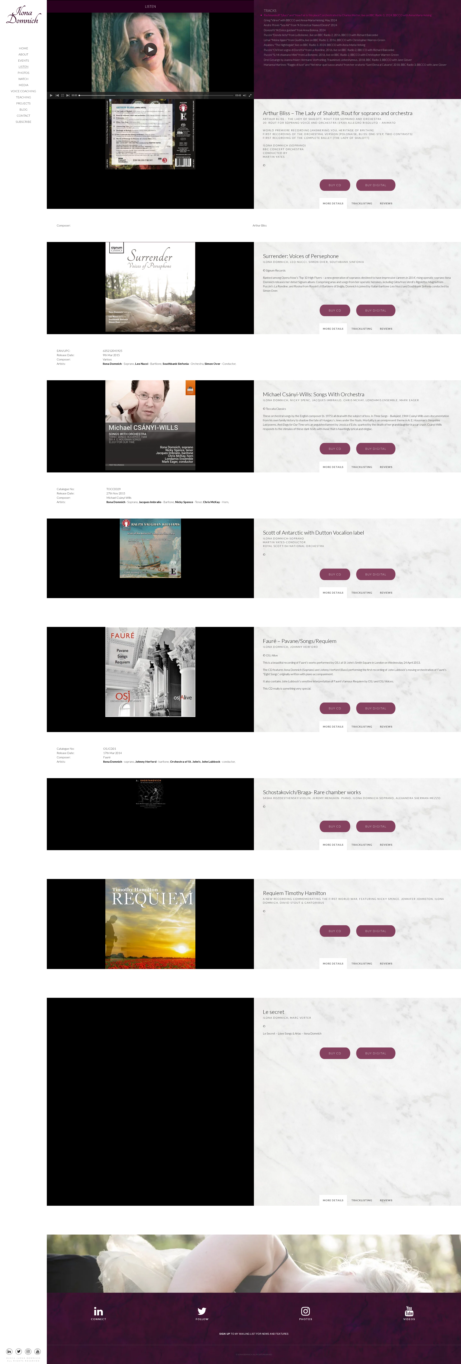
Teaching (23, 97)
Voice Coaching (23, 91)
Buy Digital (375, 185)
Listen (23, 66)
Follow (202, 1319)
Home (23, 48)
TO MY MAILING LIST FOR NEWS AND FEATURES (253, 1334)
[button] (150, 49)
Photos (23, 72)
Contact (23, 115)
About (23, 54)
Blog (23, 109)
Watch (23, 78)
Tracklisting (361, 203)
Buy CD (335, 185)
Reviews (386, 203)
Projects (23, 103)
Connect (98, 1319)
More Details (333, 203)
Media (23, 85)
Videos (409, 1319)
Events (23, 60)
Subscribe (23, 121)
